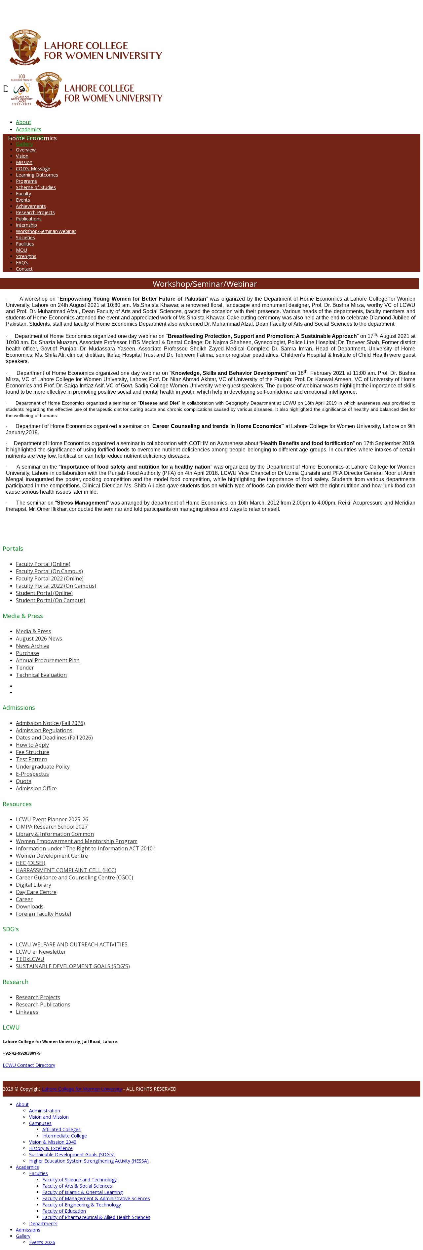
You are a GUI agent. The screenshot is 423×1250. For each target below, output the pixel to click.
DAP (142, 11)
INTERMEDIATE (105, 11)
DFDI (123, 11)
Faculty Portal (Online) (43, 564)
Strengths (26, 256)
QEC (87, 11)
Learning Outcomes (37, 175)
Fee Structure (32, 752)
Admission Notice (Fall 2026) (50, 723)
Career (24, 899)
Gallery (24, 144)
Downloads (30, 906)
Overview (26, 150)
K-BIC (133, 11)
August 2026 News (39, 638)
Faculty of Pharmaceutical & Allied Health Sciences (96, 1217)
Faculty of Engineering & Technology (81, 1204)
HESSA (37, 11)
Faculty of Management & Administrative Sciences (96, 1198)
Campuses (40, 1123)
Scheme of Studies (36, 187)
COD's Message (33, 168)
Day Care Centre (36, 892)
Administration (44, 1110)
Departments (43, 1223)
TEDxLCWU (30, 959)
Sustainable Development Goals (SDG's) (72, 1154)
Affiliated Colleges (61, 1129)
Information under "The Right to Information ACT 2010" (85, 848)
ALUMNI (23, 11)
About (23, 122)
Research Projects (35, 212)
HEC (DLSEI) (30, 863)
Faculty (23, 193)
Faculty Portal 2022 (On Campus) (56, 585)
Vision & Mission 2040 (52, 1142)
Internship (26, 225)
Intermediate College (64, 1136)
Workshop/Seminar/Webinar (46, 231)
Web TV (196, 11)
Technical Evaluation (41, 674)
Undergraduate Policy (43, 766)
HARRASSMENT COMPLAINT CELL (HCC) (66, 870)
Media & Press (33, 631)
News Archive (32, 645)
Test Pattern (31, 759)
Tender (25, 667)
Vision (22, 156)
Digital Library (33, 884)
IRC (150, 11)
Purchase (27, 653)
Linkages (27, 1011)
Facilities (25, 244)
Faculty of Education (64, 1211)
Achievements (31, 206)
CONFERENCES (58, 11)
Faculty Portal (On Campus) (49, 571)
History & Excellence (51, 1148)
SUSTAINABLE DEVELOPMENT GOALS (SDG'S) (73, 966)
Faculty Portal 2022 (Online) (50, 578)
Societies (25, 237)
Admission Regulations (44, 730)
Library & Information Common (55, 834)
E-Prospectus (32, 773)
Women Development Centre (52, 855)
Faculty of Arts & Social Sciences (77, 1186)
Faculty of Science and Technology (79, 1179)
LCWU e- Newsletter (41, 951)
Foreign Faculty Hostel (43, 913)
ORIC (78, 11)
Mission (24, 162)
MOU (21, 250)
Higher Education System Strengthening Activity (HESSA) (89, 1161)
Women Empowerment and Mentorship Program (76, 841)
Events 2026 (42, 1242)
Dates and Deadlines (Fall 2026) (54, 737)
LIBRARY (161, 11)
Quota (23, 781)
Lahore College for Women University (82, 1089)
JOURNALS (179, 11)
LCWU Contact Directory (29, 1065)
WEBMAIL (242, 11)
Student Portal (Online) (44, 593)
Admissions (30, 136)
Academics (28, 129)
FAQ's (22, 262)
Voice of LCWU (218, 11)
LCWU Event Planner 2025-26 (52, 819)
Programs (26, 181)
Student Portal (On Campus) (50, 600)
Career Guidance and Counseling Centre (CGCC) (74, 877)
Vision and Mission (49, 1117)
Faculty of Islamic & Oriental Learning (82, 1192)
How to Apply (32, 744)
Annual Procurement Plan (48, 660)
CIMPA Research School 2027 (52, 826)
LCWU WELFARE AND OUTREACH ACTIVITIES (72, 944)
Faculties (38, 1173)
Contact (24, 269)
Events (23, 200)
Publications (29, 218)
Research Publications (43, 1004)
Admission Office (36, 788)
